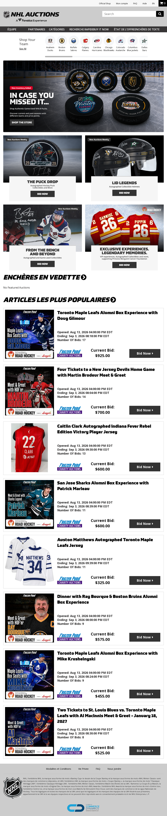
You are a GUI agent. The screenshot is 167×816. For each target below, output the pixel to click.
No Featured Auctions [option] (16, 287)
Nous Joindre (114, 768)
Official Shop (105, 3)
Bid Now (144, 353)
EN (153, 3)
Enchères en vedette (42, 277)
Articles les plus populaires (56, 300)
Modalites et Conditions (58, 768)
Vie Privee (83, 768)
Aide (145, 3)
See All (22, 48)
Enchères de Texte (147, 29)
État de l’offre (124, 29)
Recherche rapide (81, 29)
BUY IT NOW (101, 29)
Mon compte (122, 3)
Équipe (12, 29)
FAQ (135, 3)
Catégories (57, 29)
